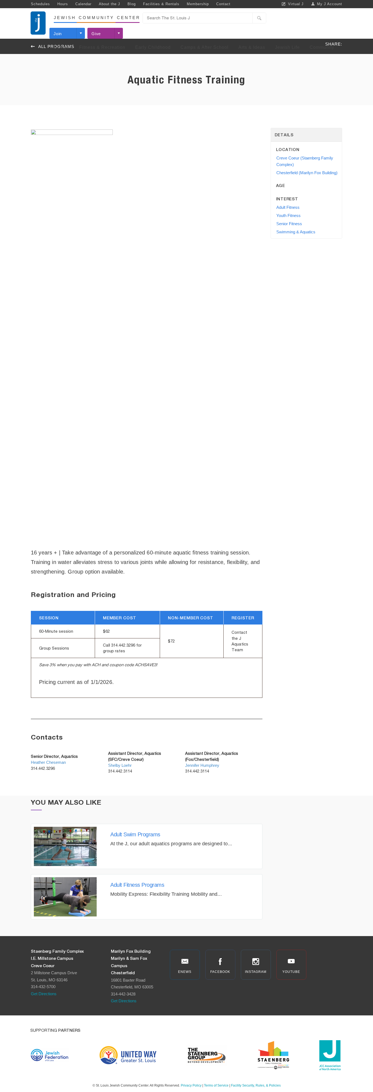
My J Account (329, 4)
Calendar (83, 4)
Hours (62, 4)
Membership (198, 4)
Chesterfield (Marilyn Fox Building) (307, 172)
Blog (132, 4)
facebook (220, 972)
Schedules (40, 4)
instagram (256, 972)
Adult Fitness (288, 207)
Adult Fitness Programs (137, 885)
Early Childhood (153, 47)
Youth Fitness (288, 215)
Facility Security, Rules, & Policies (256, 1085)
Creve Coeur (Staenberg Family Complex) (304, 161)
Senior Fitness (289, 223)
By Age (61, 47)
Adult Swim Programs (135, 834)
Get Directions (44, 993)
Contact (223, 4)
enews (184, 972)
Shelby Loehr (120, 765)
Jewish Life (287, 47)
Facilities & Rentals (161, 4)
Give (96, 33)
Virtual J (296, 4)
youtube (291, 972)
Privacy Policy (191, 1085)
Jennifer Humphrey (202, 765)
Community (322, 47)
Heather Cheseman (48, 762)
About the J (109, 4)
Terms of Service (216, 1085)
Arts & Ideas (251, 47)
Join (58, 33)
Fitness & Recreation (102, 47)
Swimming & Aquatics (295, 232)
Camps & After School (204, 47)
